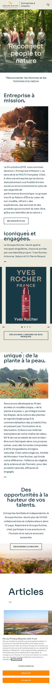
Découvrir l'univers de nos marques (26, 335)
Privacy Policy (16, 659)
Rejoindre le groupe (26, 547)
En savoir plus (16, 221)
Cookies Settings (26, 666)
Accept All (26, 680)
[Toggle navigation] (47, 4)
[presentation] (4, 327)
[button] (22, 327)
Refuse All (26, 673)
